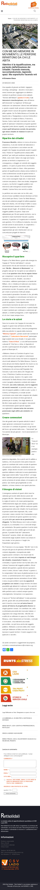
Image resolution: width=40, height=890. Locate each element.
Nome (6, 769)
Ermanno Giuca (10, 78)
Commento (8, 758)
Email (6, 773)
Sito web (7, 776)
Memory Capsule (9, 334)
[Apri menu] (2, 11)
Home (9, 18)
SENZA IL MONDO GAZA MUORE (12, 733)
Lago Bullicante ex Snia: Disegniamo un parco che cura (18, 712)
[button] (35, 11)
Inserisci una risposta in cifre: (16, 786)
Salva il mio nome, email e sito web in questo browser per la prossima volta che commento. (21, 781)
